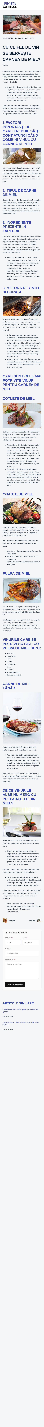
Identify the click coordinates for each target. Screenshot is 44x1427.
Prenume (9, 938)
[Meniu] (39, 5)
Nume (25, 938)
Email (7, 949)
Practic (31, 38)
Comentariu (10, 960)
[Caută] (34, 5)
